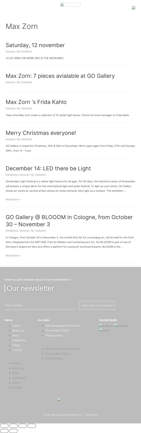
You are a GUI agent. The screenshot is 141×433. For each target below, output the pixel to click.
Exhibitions (12, 174)
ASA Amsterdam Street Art (62, 325)
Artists (16, 345)
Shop (15, 335)
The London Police (57, 330)
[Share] (13, 426)
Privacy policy (54, 335)
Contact (17, 350)
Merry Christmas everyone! (41, 132)
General (10, 51)
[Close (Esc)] (4, 426)
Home (16, 325)
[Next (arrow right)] (13, 431)
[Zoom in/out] (32, 426)
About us (18, 330)
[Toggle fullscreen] (22, 426)
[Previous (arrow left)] (4, 431)
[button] (21, 358)
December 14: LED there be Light (48, 168)
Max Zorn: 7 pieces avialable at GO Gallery (60, 75)
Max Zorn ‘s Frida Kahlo (36, 102)
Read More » (13, 199)
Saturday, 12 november (35, 45)
